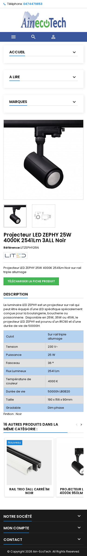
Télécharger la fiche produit (31, 281)
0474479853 (32, 4)
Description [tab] (15, 294)
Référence (11, 248)
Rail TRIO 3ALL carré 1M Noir (29, 491)
